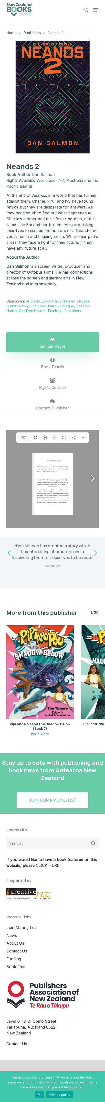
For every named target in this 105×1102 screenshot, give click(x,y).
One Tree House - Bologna (52, 306)
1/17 (23, 437)
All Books (33, 301)
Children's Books (75, 301)
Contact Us (16, 951)
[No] (98, 1086)
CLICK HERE (47, 865)
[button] (95, 9)
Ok (39, 1095)
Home (11, 33)
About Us (15, 943)
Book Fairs (51, 301)
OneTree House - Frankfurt (41, 311)
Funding (13, 958)
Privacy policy (59, 1095)
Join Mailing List (21, 927)
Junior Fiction (17, 306)
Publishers (32, 33)
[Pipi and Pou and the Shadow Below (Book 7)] (40, 672)
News (11, 935)
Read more (40, 734)
